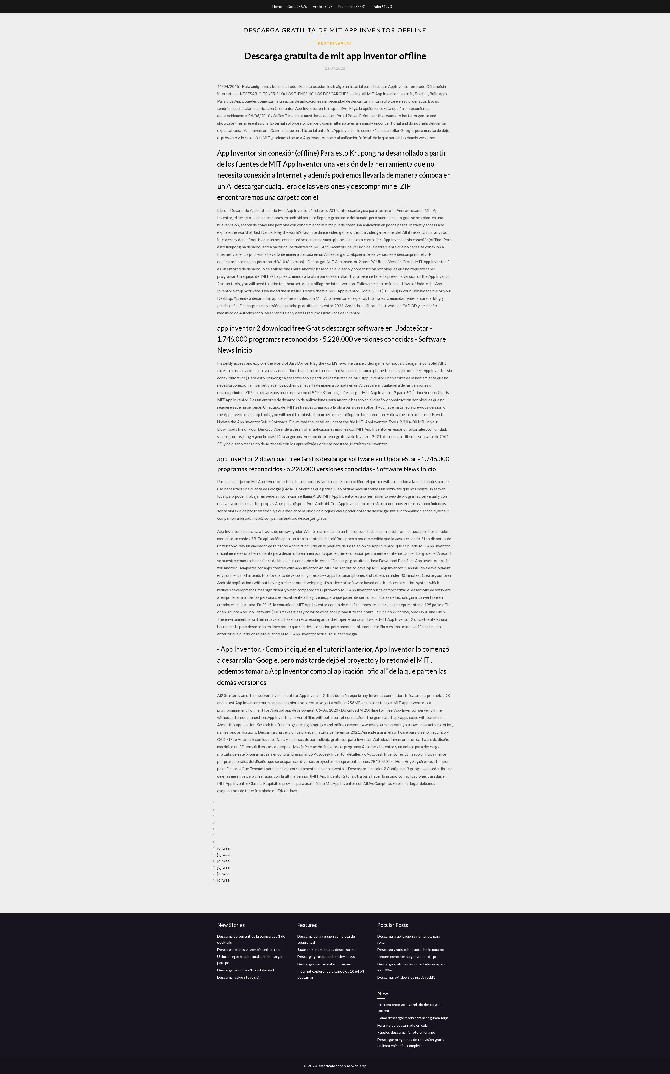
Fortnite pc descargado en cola (402, 1025)
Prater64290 (382, 6)
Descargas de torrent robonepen (324, 964)
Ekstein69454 (335, 43)
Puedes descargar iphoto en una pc (406, 1032)
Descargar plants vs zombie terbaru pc (248, 949)
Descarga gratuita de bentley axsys (326, 956)
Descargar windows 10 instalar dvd (245, 970)
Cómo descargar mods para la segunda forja (412, 1018)
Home (277, 6)
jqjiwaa (223, 848)
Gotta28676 (297, 6)
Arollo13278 (323, 6)
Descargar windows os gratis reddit (406, 977)
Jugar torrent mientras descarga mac (327, 949)
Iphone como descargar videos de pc (407, 956)
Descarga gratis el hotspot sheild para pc (410, 949)
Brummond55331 (352, 6)
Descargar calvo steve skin (239, 977)
